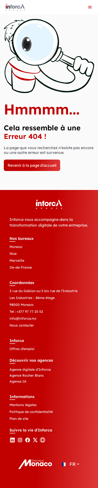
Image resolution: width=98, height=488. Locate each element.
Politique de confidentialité (31, 412)
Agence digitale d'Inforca (30, 369)
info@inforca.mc (23, 318)
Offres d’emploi (22, 349)
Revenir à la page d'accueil (32, 165)
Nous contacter (22, 325)
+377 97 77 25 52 (30, 311)
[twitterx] (35, 441)
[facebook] (27, 441)
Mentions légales (23, 405)
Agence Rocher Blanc (27, 375)
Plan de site (19, 419)
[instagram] (20, 441)
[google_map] (43, 441)
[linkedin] (12, 441)
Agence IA (18, 381)
